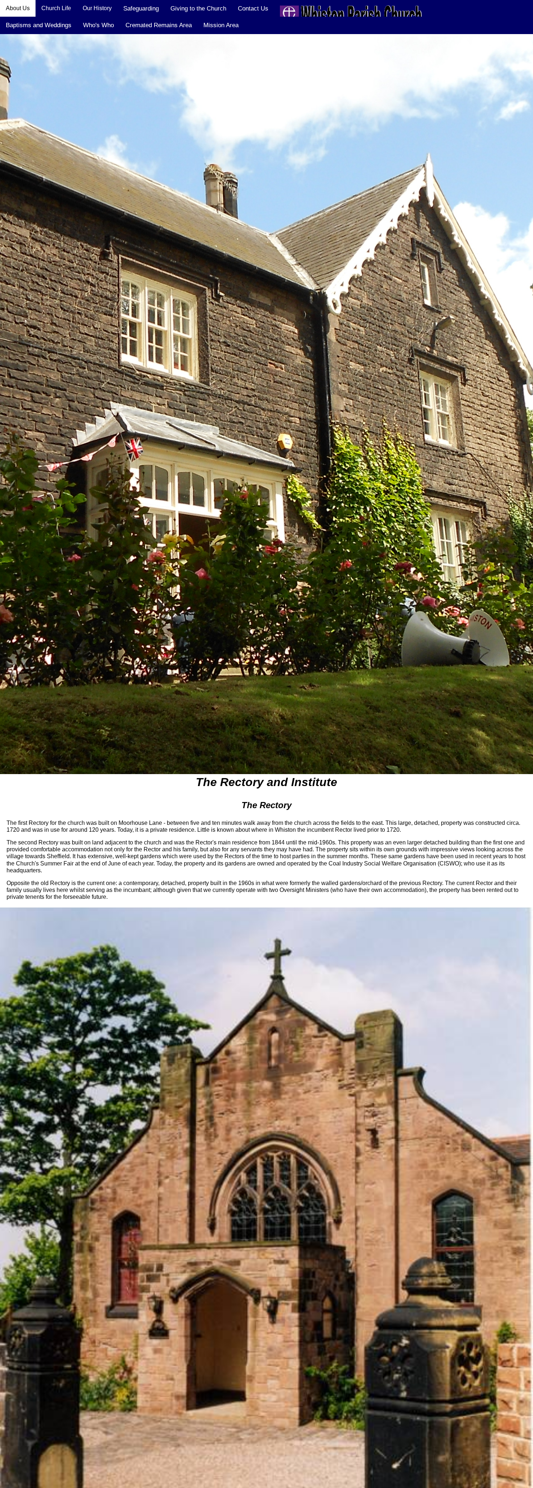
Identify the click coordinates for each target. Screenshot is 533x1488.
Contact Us (253, 8)
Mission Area (221, 25)
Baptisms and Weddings (38, 25)
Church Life (56, 8)
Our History (97, 8)
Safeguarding (141, 8)
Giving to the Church (198, 8)
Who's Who (98, 25)
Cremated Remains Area (158, 25)
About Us (18, 8)
